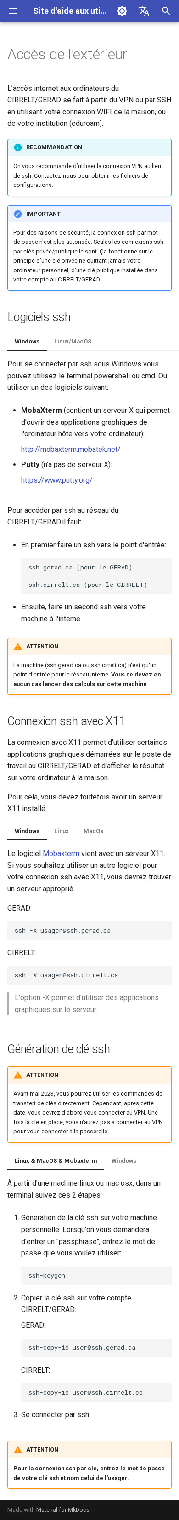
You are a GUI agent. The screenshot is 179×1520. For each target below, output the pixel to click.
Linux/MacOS (72, 341)
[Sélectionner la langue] (144, 11)
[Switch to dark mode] (122, 11)
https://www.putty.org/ (57, 480)
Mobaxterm (61, 853)
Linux (61, 831)
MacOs (93, 831)
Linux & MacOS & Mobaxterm (56, 1160)
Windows (27, 341)
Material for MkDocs (63, 1509)
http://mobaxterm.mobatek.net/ (71, 449)
